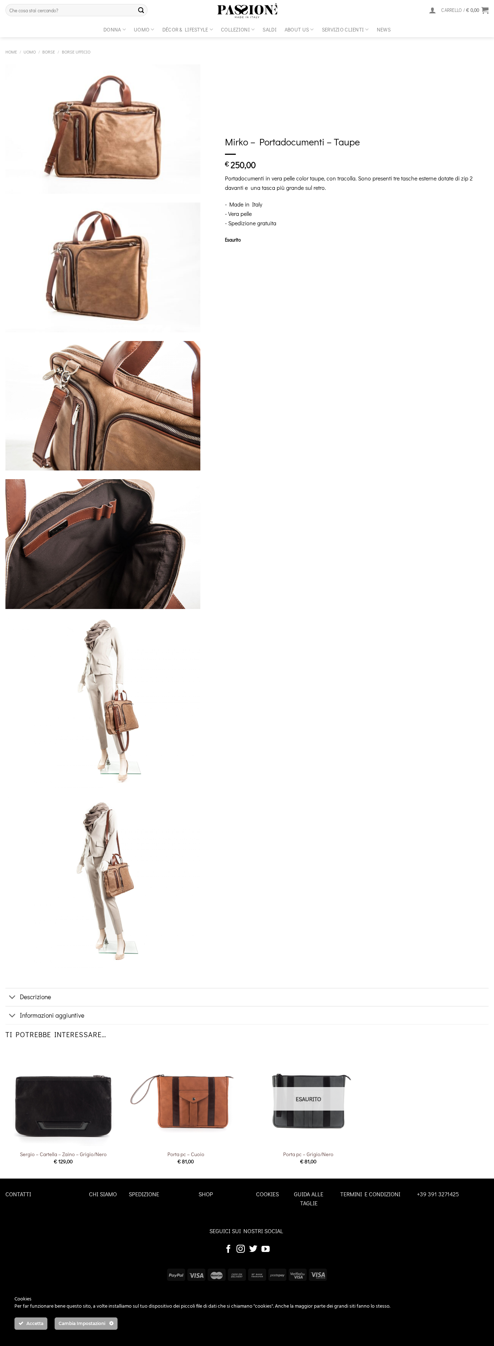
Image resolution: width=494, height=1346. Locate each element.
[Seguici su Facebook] (228, 1249)
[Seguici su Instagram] (241, 1249)
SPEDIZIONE (144, 1194)
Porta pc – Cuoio (185, 1154)
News (384, 29)
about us (297, 29)
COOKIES (267, 1194)
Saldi (269, 29)
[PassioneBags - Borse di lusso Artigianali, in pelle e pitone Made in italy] (247, 11)
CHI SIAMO (103, 1194)
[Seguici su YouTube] (265, 1249)
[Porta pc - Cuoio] (185, 1097)
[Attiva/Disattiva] (12, 998)
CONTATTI (18, 1194)
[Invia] (141, 10)
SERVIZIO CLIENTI (343, 29)
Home (11, 52)
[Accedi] (432, 10)
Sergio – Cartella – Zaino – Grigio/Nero (63, 1154)
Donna (112, 29)
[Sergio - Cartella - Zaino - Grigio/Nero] (63, 1097)
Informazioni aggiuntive (52, 1015)
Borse (48, 52)
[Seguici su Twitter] (253, 1249)
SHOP (206, 1194)
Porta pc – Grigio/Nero (308, 1154)
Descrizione (35, 997)
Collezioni (235, 29)
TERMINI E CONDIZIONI (370, 1194)
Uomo (141, 29)
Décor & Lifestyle (185, 29)
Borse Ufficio (76, 52)
